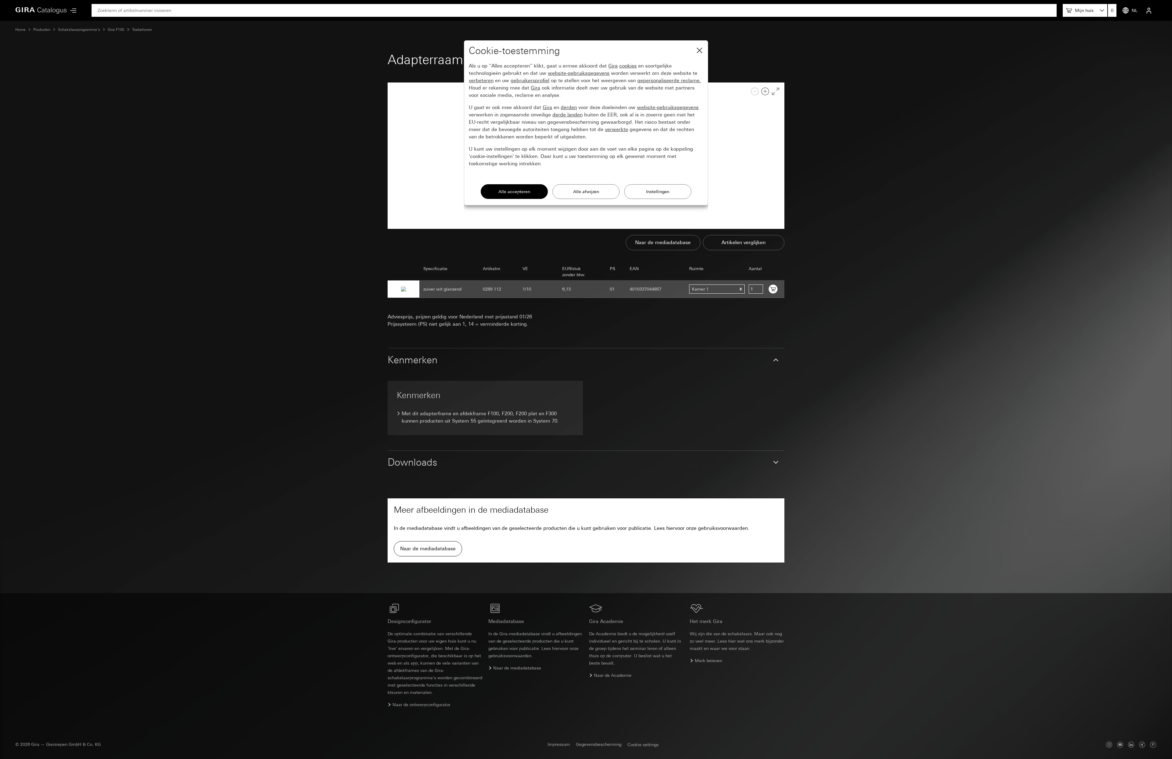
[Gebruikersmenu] (1149, 10)
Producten (41, 30)
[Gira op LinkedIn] (1131, 744)
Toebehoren (142, 30)
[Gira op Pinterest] (1153, 744)
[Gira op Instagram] (1109, 744)
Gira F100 (116, 30)
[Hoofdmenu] (71, 10)
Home (20, 30)
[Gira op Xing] (1142, 744)
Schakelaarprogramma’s (79, 30)
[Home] (41, 10)
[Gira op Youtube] (1120, 744)
